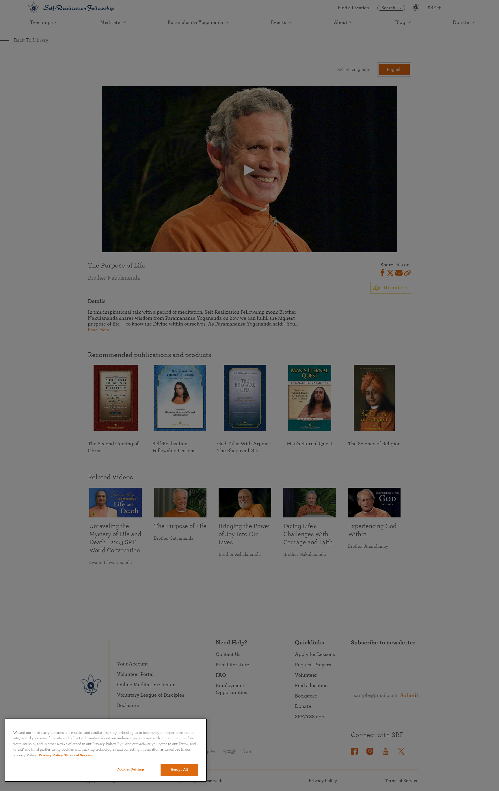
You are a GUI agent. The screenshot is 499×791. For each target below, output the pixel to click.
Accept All (179, 770)
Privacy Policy (51, 755)
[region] (106, 750)
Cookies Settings (130, 769)
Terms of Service (78, 755)
